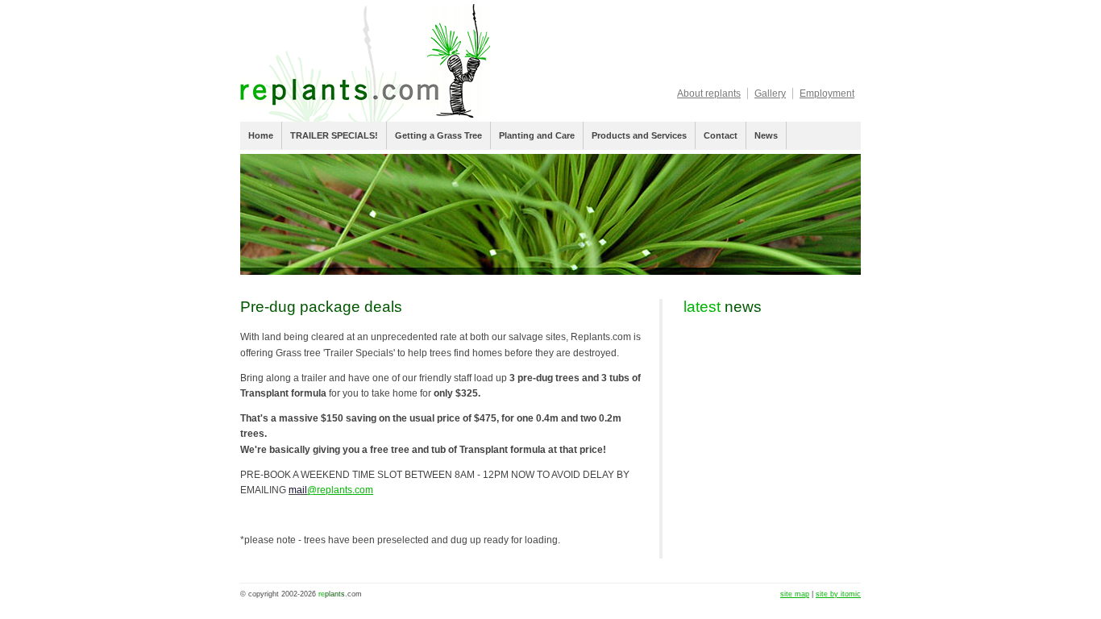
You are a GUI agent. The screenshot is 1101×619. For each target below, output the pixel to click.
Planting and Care (537, 135)
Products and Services (639, 135)
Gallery (770, 93)
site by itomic (838, 594)
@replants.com (340, 490)
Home (260, 135)
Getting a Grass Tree (438, 135)
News (766, 135)
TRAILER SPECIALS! (334, 135)
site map (794, 594)
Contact (720, 135)
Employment (827, 93)
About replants (709, 93)
